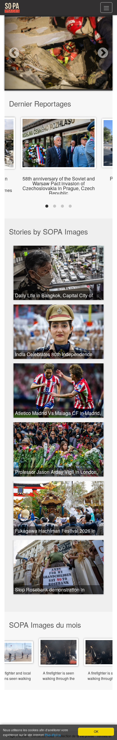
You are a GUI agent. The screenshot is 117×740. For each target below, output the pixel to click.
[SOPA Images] (12, 13)
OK (96, 731)
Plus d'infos (53, 734)
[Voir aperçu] (58, 661)
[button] (12, 53)
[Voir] (58, 164)
